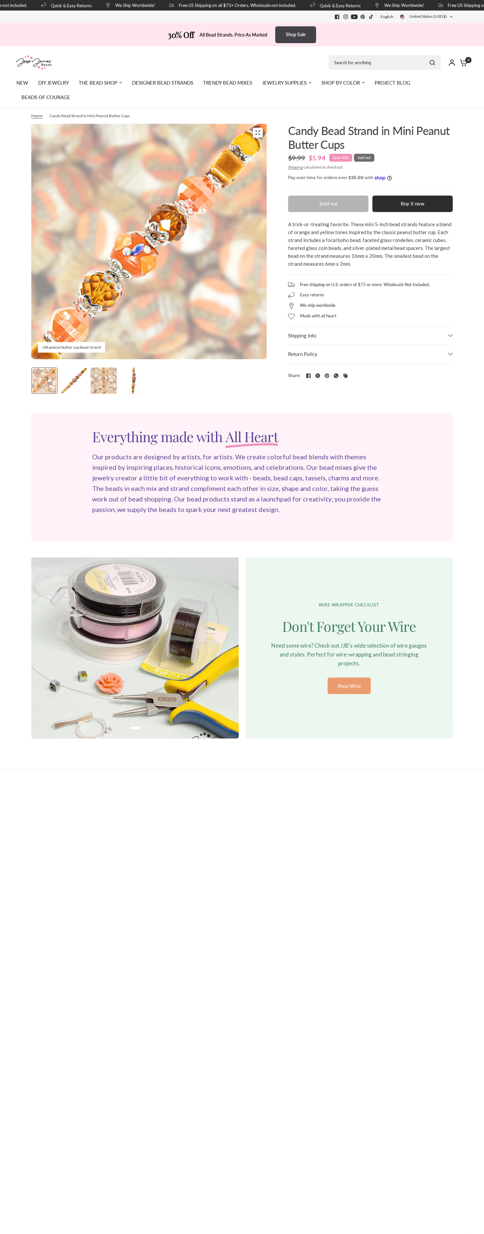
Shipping (295, 167)
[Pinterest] (363, 17)
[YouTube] (354, 17)
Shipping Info (302, 335)
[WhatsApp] (336, 376)
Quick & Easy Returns (60, 5)
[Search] (432, 62)
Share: (294, 375)
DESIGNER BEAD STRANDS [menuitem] (162, 83)
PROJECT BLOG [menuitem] (392, 83)
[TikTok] (371, 17)
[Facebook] (337, 17)
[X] (318, 376)
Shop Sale (296, 34)
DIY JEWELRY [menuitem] (53, 83)
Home (36, 115)
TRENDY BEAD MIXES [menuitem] (227, 83)
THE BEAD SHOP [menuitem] (98, 83)
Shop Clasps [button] (349, 681)
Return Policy (302, 354)
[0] (462, 62)
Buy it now (412, 203)
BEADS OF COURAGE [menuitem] (45, 97)
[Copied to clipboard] (345, 376)
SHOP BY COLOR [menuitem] (340, 83)
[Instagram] (345, 17)
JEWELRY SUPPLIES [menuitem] (284, 83)
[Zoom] (258, 133)
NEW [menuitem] (22, 83)
